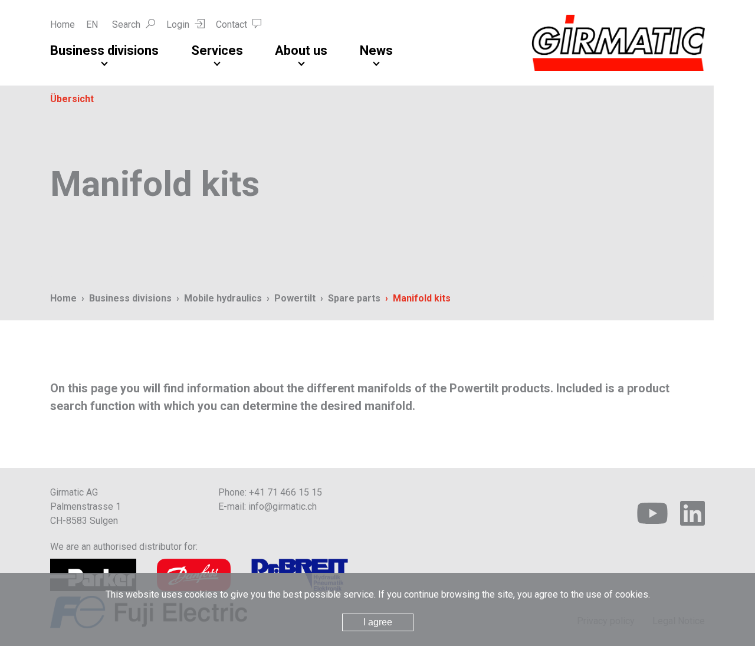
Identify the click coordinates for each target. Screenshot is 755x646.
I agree (377, 622)
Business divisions (104, 50)
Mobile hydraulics (223, 298)
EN (92, 24)
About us (301, 50)
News (376, 50)
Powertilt (295, 298)
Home (62, 24)
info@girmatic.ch (282, 506)
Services (217, 50)
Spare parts (354, 298)
